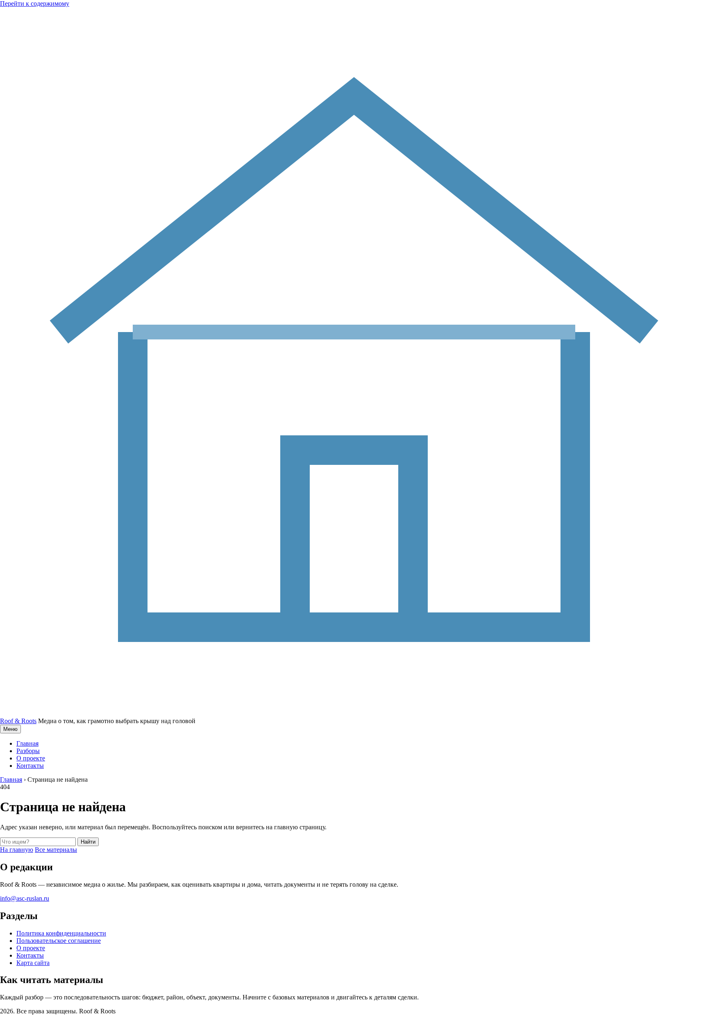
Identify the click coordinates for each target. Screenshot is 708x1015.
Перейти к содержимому (34, 3)
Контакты (30, 765)
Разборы (28, 750)
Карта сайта (33, 962)
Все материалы (56, 849)
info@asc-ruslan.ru (24, 898)
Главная (27, 743)
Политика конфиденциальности (61, 933)
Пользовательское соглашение (58, 940)
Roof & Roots (18, 720)
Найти (88, 842)
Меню (10, 729)
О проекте (30, 758)
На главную (16, 849)
